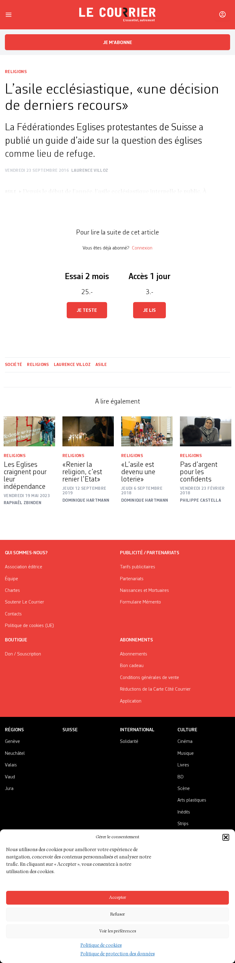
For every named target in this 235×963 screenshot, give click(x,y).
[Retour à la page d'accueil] (117, 14)
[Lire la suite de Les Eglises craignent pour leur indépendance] (29, 431)
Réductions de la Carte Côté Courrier (155, 689)
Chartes (12, 590)
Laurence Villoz (72, 365)
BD (180, 777)
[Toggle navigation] (8, 14)
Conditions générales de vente (149, 677)
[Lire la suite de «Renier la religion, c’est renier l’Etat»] (88, 431)
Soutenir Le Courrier (24, 602)
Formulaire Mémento (140, 602)
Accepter (117, 897)
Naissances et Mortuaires (144, 590)
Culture (187, 730)
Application (130, 701)
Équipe (11, 579)
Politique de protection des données (117, 954)
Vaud (10, 777)
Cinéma (184, 741)
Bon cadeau (132, 665)
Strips (182, 823)
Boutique (16, 640)
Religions (16, 72)
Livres (183, 765)
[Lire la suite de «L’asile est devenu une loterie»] (147, 431)
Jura (9, 788)
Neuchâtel (15, 753)
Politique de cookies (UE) (29, 625)
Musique (185, 753)
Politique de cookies (101, 945)
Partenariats (132, 579)
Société (13, 365)
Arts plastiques (191, 800)
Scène (183, 788)
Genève (12, 741)
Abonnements (133, 654)
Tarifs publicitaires (137, 567)
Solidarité (129, 741)
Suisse (70, 730)
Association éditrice (23, 567)
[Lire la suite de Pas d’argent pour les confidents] (205, 431)
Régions (14, 730)
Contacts (13, 614)
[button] (226, 837)
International (137, 730)
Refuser (117, 914)
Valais (11, 765)
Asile (101, 365)
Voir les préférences (117, 931)
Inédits (183, 812)
